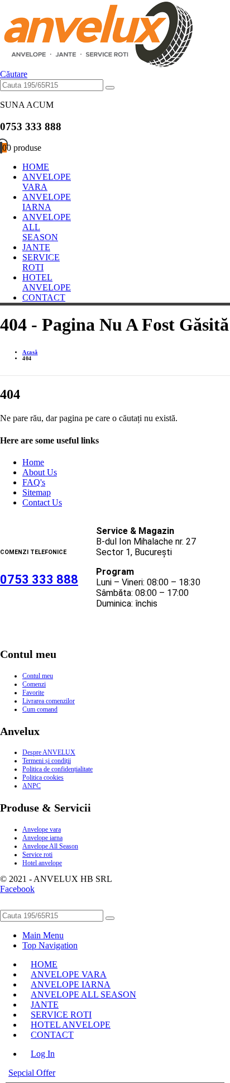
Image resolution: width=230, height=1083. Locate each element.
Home (33, 462)
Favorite (33, 692)
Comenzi (34, 684)
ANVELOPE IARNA (46, 202)
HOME (35, 166)
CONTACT (43, 297)
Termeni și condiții (46, 761)
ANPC (31, 786)
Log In (43, 1053)
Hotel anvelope (42, 863)
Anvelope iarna (42, 838)
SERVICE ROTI (41, 262)
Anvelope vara (41, 829)
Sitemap (36, 492)
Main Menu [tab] (43, 935)
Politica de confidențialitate (57, 769)
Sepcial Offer (31, 1072)
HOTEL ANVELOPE (46, 282)
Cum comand (40, 709)
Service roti (37, 854)
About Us (39, 472)
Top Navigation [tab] (50, 945)
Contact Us (42, 502)
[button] (13, 74)
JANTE (36, 247)
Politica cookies (43, 777)
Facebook (17, 889)
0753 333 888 (39, 579)
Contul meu (37, 676)
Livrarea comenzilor (48, 701)
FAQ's (33, 482)
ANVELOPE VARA (46, 182)
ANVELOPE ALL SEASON (83, 994)
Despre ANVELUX (48, 752)
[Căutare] (110, 87)
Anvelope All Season (50, 846)
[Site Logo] (96, 64)
